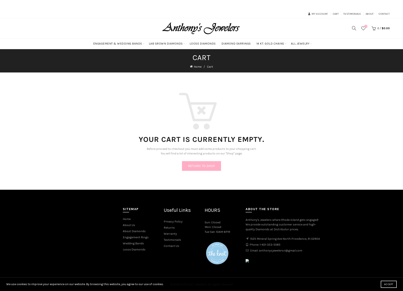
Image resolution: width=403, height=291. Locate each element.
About (370, 13)
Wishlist (365, 26)
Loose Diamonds (203, 43)
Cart (336, 13)
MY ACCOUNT (320, 13)
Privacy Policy (173, 221)
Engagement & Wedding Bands (117, 43)
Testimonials (352, 13)
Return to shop (201, 166)
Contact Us (171, 246)
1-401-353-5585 (270, 244)
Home (198, 66)
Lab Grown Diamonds (166, 43)
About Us (129, 225)
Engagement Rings (136, 237)
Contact (384, 13)
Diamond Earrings (236, 43)
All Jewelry (300, 43)
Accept (388, 284)
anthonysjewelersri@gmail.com (280, 250)
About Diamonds (134, 231)
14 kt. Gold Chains (270, 43)
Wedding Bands (133, 243)
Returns (169, 227)
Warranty (170, 234)
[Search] (354, 28)
